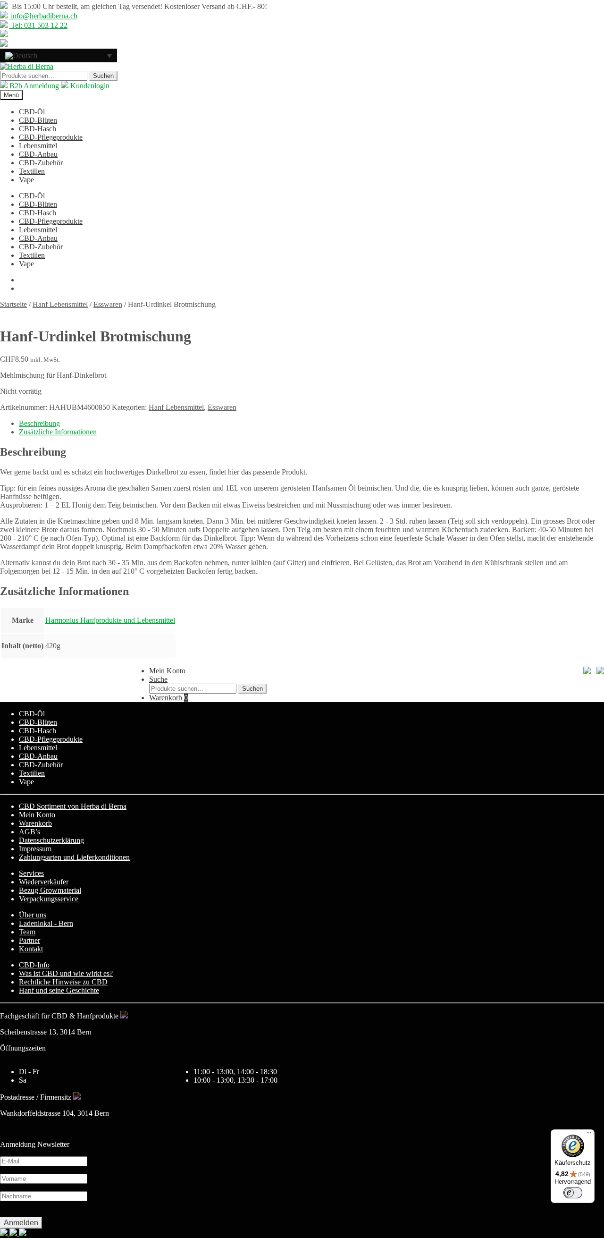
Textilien (32, 171)
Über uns (32, 915)
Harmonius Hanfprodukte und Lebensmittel (110, 620)
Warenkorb (168, 698)
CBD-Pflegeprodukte (51, 137)
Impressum (35, 849)
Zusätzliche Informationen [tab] (58, 432)
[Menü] (589, 1135)
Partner (29, 940)
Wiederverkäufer (43, 882)
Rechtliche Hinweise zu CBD (63, 982)
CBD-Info (34, 965)
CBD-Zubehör (41, 163)
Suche (158, 679)
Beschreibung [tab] (39, 423)
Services (31, 873)
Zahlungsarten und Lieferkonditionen (74, 857)
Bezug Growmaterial (50, 890)
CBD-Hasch (37, 129)
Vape (26, 180)
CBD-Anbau (38, 154)
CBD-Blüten (38, 120)
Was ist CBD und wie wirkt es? (66, 973)
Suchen (103, 75)
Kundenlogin (88, 86)
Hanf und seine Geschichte (59, 990)
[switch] (572, 1192)
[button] (58, 55)
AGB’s (29, 832)
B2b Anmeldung (34, 86)
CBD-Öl (32, 112)
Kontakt (31, 949)
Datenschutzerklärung (51, 840)
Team (27, 932)
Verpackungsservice (48, 899)
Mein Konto (167, 671)
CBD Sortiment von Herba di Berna (72, 806)
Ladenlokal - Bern (46, 923)
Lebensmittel (38, 146)
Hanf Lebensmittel (60, 304)
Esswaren (107, 304)
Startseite (13, 304)
